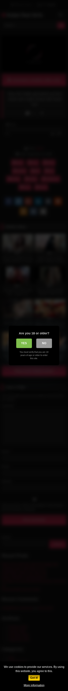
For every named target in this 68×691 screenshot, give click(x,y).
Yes (24, 343)
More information (34, 685)
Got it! (34, 677)
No (44, 343)
